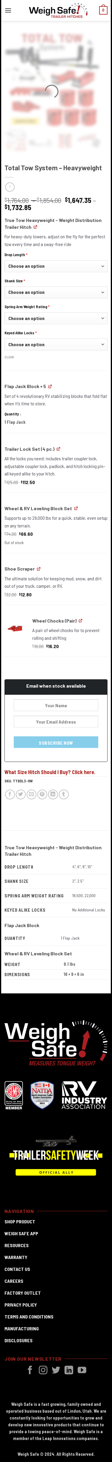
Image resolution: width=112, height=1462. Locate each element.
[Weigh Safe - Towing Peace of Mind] (58, 10)
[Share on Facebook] (10, 794)
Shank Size (14, 280)
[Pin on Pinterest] (42, 794)
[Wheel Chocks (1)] (14, 627)
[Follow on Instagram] (43, 1371)
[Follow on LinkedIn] (69, 1371)
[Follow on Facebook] (30, 1371)
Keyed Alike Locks (20, 332)
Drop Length (15, 254)
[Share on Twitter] (21, 794)
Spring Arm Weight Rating (27, 306)
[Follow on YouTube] (82, 1371)
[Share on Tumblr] (64, 794)
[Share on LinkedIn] (53, 794)
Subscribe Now (56, 743)
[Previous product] (9, 187)
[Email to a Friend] (31, 794)
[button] (8, 10)
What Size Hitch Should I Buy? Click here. (49, 772)
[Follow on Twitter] (56, 1371)
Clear (9, 357)
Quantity (12, 414)
